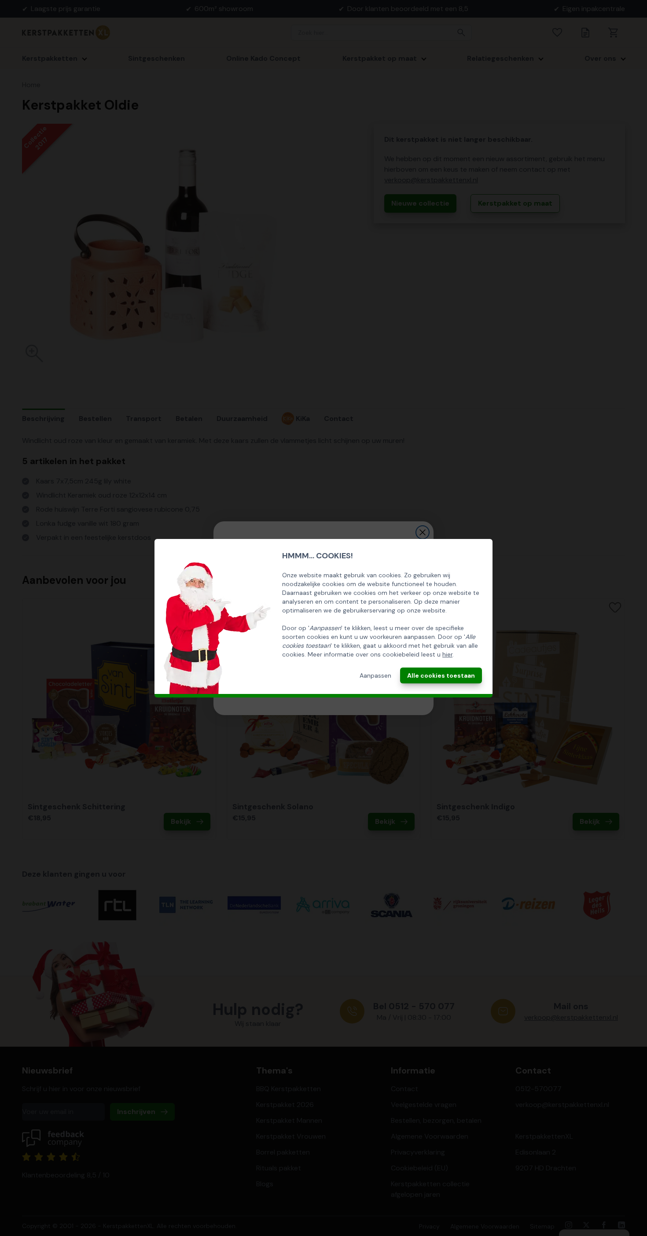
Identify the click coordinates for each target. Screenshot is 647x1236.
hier (447, 654)
